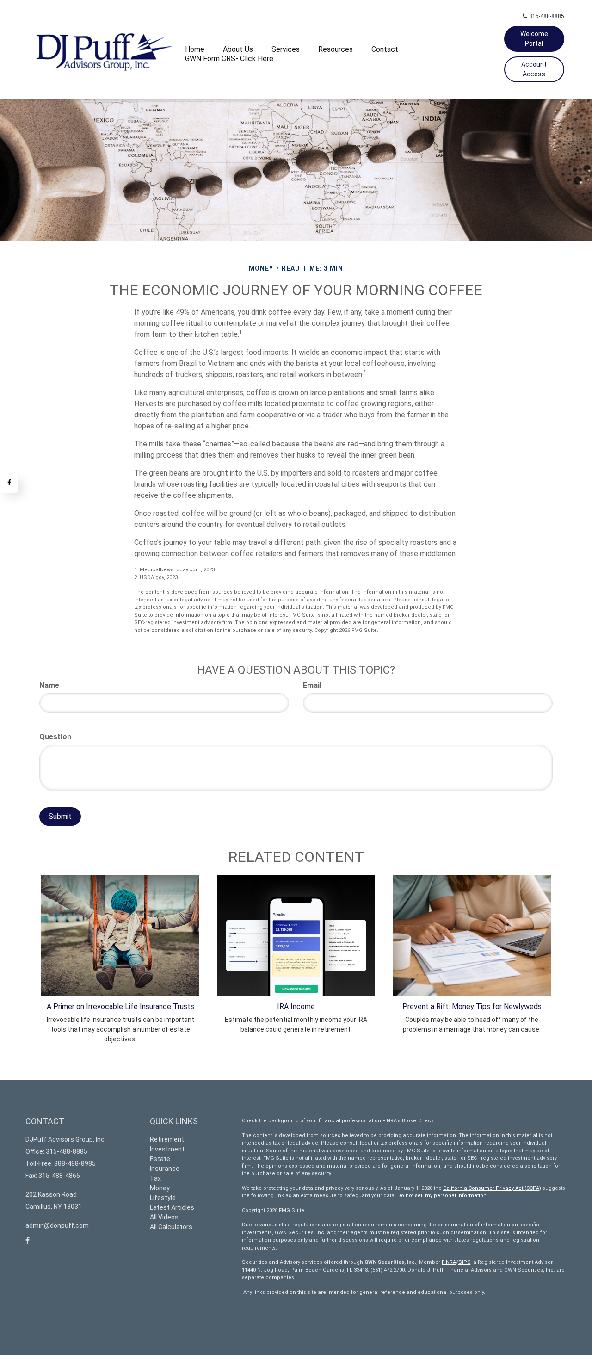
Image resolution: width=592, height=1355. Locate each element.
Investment (167, 1149)
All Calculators (171, 1227)
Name (49, 685)
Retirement (167, 1139)
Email (312, 685)
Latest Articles (172, 1207)
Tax (155, 1178)
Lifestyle (163, 1197)
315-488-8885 (546, 16)
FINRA (449, 1262)
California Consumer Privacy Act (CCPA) (492, 1188)
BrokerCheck (418, 1121)
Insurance (164, 1168)
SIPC (464, 1262)
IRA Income (296, 1006)
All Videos (164, 1217)
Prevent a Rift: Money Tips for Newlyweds (472, 1006)
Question (55, 736)
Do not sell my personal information (442, 1196)
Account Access (534, 69)
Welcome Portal (534, 38)
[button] (238, 49)
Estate (160, 1159)
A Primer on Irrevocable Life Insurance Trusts (120, 1006)
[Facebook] (9, 483)
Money (160, 1188)
